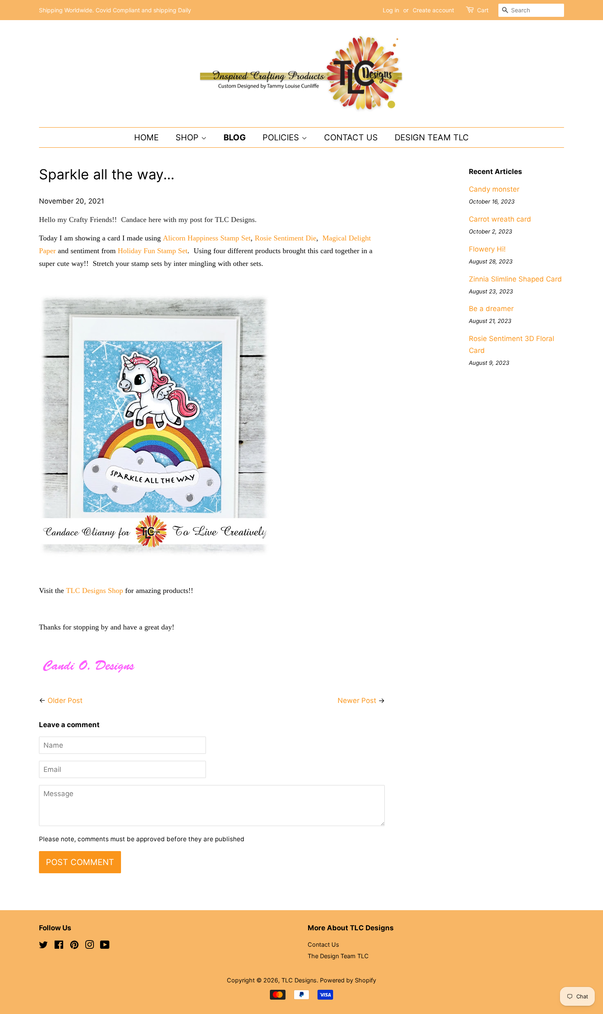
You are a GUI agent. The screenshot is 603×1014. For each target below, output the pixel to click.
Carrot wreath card (500, 219)
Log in (391, 10)
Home (146, 137)
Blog (235, 137)
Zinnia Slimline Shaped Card (515, 279)
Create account (433, 10)
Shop (188, 137)
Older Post (65, 700)
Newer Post (357, 700)
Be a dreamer (491, 308)
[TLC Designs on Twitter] (43, 946)
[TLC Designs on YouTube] (105, 946)
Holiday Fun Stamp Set (152, 251)
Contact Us (351, 137)
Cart (483, 10)
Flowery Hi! (487, 249)
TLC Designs (299, 980)
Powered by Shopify (348, 980)
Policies (282, 137)
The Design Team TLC (338, 955)
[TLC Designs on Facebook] (59, 946)
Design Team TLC (432, 137)
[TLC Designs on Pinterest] (74, 946)
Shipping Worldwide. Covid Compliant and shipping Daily (115, 10)
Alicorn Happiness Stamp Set (207, 238)
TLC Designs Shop (94, 590)
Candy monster (494, 189)
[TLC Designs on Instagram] (89, 946)
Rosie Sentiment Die (285, 238)
